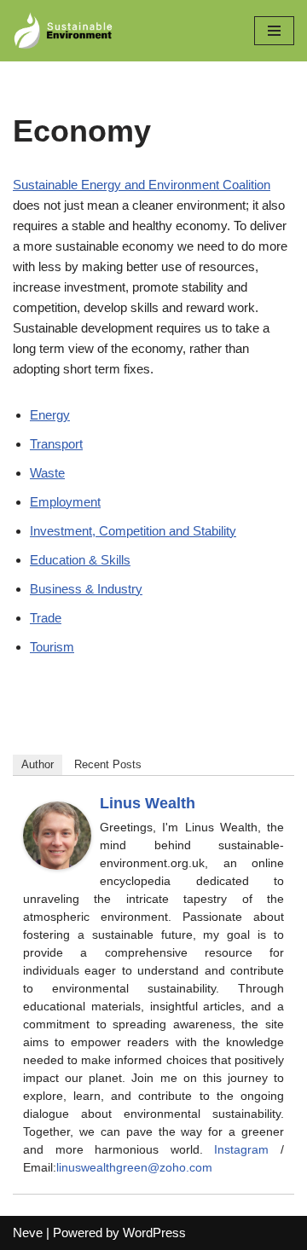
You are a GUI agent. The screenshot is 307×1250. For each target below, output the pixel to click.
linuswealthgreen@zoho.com (134, 1167)
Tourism (52, 646)
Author (37, 764)
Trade (45, 618)
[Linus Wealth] (57, 865)
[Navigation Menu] (274, 30)
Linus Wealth (147, 803)
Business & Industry (86, 589)
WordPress (154, 1232)
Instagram (241, 1149)
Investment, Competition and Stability (133, 531)
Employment (65, 502)
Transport (56, 444)
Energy (50, 415)
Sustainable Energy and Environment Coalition (141, 184)
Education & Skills (80, 560)
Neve (28, 1232)
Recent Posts (108, 764)
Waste (47, 473)
